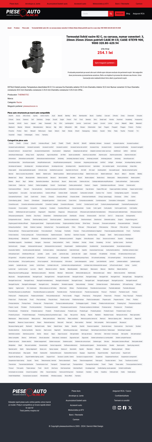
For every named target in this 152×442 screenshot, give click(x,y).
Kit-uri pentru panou (28, 261)
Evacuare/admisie (124, 223)
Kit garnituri (12, 258)
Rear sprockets (135, 315)
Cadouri (87, 185)
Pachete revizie (62, 292)
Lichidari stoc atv (53, 265)
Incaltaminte (94, 246)
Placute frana (53, 299)
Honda (111, 119)
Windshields (44, 376)
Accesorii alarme (118, 143)
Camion (139, 4)
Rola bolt (60, 322)
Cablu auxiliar (134, 181)
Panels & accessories (91, 292)
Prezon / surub (13, 307)
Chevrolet (131, 116)
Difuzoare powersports (16, 216)
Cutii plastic (108, 208)
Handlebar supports (15, 242)
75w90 (68, 143)
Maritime (111, 269)
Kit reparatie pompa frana (80, 258)
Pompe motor (48, 303)
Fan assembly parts (62, 227)
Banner (11, 174)
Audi (53, 116)
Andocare (77, 162)
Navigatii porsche (117, 280)
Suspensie (99, 357)
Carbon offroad (50, 193)
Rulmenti (29, 326)
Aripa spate (12, 170)
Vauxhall (11, 135)
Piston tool (12, 299)
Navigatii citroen (78, 277)
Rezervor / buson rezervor (26, 322)
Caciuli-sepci (62, 185)
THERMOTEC (23, 95)
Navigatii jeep (127, 277)
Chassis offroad (62, 197)
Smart (77, 131)
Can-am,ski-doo (37, 189)
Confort (78, 204)
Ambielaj (61, 158)
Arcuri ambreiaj (122, 166)
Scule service (118, 326)
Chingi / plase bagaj (105, 197)
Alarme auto (103, 155)
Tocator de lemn (110, 360)
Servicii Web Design (95, 426)
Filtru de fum (124, 227)
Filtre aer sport (91, 227)
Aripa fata (133, 166)
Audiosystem (102, 170)
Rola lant (69, 322)
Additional (117, 151)
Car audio (24, 193)
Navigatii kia (139, 277)
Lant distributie (101, 261)
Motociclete (69, 273)
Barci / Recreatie (122, 4)
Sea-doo (38, 330)
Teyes (75, 360)
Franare (76, 231)
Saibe (67, 326)
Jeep (40, 123)
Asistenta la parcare (56, 170)
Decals (11, 212)
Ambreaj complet (92, 158)
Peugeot (114, 127)
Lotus (117, 123)
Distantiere (47, 216)
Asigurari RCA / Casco (128, 391)
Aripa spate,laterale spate (27, 170)
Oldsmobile (91, 127)
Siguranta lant (74, 338)
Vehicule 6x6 (114, 372)
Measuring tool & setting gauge (19, 273)
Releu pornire (36, 318)
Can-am (107, 116)
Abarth (11, 116)
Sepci (53, 334)
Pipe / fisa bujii (128, 296)
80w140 (76, 143)
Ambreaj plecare (106, 158)
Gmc (95, 119)
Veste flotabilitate (14, 376)
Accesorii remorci (14, 151)
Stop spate (27, 353)
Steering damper (117, 349)
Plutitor (135, 299)
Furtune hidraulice (42, 235)
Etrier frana (86, 223)
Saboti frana (58, 326)
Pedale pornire (23, 296)
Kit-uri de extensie (129, 258)
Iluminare (129, 242)
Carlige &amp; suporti (122, 193)
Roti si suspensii (111, 322)
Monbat (60, 273)
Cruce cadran (23, 208)
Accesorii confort (48, 147)
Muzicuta (12, 277)
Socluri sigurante (55, 345)
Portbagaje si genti (82, 303)
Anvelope (119, 162)
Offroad (138, 284)
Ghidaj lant (25, 238)
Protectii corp (72, 311)
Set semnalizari (136, 334)
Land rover (87, 123)
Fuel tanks (136, 231)
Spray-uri (64, 349)
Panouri (104, 292)
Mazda (20, 127)
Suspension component (129, 357)
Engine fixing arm (131, 219)
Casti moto (34, 197)
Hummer (120, 119)
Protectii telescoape (29, 315)
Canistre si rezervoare (76, 189)
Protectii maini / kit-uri (123, 311)
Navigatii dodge (91, 277)
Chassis (51, 197)
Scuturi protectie (27, 330)
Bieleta (140, 174)
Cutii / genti (97, 208)
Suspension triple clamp (16, 360)
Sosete (112, 345)
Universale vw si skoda (16, 372)
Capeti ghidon (13, 193)
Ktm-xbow (68, 261)
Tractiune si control (131, 360)
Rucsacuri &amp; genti (16, 326)
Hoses (91, 242)
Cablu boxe (12, 185)
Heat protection (58, 242)
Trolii (39, 368)
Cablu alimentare (121, 181)
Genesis (88, 119)
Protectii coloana (59, 311)
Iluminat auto (13, 246)
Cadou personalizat (75, 185)
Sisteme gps (97, 341)
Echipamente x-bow (15, 219)
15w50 (18, 143)
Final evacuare (136, 227)
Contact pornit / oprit (91, 204)
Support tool (51, 357)
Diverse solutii (91, 216)
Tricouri (11, 368)
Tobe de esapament (86, 360)
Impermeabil (69, 246)
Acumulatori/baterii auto (57, 4)
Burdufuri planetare (42, 181)
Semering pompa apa (70, 330)
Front (128, 231)
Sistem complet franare (123, 338)
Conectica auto (13, 204)
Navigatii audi (37, 277)
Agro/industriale (52, 155)
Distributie (73, 216)
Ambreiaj (118, 158)
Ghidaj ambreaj (14, 238)
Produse (17, 28)
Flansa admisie (14, 231)
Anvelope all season (15, 166)
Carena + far (100, 193)
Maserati (139, 123)
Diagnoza (61, 212)
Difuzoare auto (72, 212)
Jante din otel (75, 254)
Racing (83, 315)
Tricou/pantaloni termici (134, 364)
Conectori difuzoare (67, 204)
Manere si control (51, 269)
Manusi (103, 269)
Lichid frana (40, 265)
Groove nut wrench (109, 238)
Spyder (81, 349)
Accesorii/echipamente (42, 151)
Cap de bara (90, 189)
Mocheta (52, 273)
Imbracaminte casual (35, 246)
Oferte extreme (115, 284)
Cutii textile (133, 208)
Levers (32, 265)
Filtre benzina (103, 227)
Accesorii (107, 143)
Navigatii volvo (44, 284)
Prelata (93, 303)
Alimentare (12, 158)
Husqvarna (138, 119)
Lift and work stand (116, 265)
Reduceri (119, 14)
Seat (63, 131)
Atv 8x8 (83, 170)
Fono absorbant (47, 231)
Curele (88, 208)
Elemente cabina (109, 219)
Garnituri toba (92, 235)
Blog (128, 14)
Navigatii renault (131, 280)
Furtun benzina (13, 235)
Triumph (130, 131)
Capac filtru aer (102, 189)
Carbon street (63, 193)
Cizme (133, 197)
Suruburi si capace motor (85, 357)
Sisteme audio (67, 341)
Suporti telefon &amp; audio (35, 357)
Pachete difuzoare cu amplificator (19, 292)
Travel (103, 364)
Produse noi (118, 307)
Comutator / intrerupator (117, 200)
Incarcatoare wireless (124, 246)
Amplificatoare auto (44, 162)
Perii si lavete (67, 296)
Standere (90, 349)
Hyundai (11, 123)
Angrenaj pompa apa (90, 162)
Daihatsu (40, 119)
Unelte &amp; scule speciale (107, 368)
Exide (25, 227)
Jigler (85, 254)
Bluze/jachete (30, 177)
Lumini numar (22, 269)
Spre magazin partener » (105, 63)
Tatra (109, 131)
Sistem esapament (40, 341)
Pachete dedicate (114, 288)
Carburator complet (86, 193)
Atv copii (92, 170)
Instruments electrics (113, 250)
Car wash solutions (36, 193)
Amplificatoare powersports (62, 162)
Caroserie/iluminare (15, 197)
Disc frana (37, 216)
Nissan (82, 127)
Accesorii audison (132, 143)
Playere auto (107, 299)
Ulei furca (55, 368)
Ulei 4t (46, 368)
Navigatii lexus (29, 280)
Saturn (57, 131)
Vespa (19, 135)
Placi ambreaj (41, 299)
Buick (91, 116)
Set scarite (124, 334)
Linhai (110, 123)
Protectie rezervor (37, 311)
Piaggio (122, 127)
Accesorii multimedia (121, 147)
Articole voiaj (42, 170)
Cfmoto (115, 116)
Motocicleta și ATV (101, 4)
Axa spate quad (114, 170)
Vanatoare (79, 372)
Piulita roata (23, 299)
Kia (55, 123)
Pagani (106, 127)
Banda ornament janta (129, 170)
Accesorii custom (62, 147)
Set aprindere (74, 334)
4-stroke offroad (44, 143)
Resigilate (12, 322)
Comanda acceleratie (86, 200)
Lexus (95, 123)
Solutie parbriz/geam (87, 345)
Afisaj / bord (30, 155)
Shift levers (32, 338)
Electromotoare (86, 219)
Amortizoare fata (14, 162)
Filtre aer (81, 227)
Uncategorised (90, 368)
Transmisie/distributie (26, 364)
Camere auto (131, 185)
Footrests (67, 231)
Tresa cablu (119, 364)
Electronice (97, 219)
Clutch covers (61, 200)
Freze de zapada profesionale (114, 231)
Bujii (24, 181)
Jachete (40, 254)
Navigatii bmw (49, 277)
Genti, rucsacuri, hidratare (122, 235)
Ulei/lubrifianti (77, 368)
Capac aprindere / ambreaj (118, 189)
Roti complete (99, 322)
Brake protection (123, 177)
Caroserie (135, 193)
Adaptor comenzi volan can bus (100, 151)
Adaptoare (67, 151)
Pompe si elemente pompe (64, 303)
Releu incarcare (24, 318)
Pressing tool (121, 303)
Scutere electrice (14, 330)
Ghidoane (35, 238)
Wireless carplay (56, 376)
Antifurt (102, 162)
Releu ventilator (73, 318)
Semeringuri (84, 330)
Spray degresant (31, 349)
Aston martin (44, 116)
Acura (18, 116)
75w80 (61, 143)
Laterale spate (135, 261)
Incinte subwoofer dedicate (31, 250)
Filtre (73, 227)
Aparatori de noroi (84, 166)
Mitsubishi (68, 127)
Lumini (134, 265)
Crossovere (12, 208)
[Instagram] (115, 408)
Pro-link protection (35, 307)
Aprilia (35, 116)
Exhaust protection (15, 227)
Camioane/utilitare (15, 189)
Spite (21, 349)
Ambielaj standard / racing (75, 158)
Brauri (18, 181)
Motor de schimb (119, 273)
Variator (88, 372)
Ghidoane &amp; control (49, 238)
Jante (47, 254)
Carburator (73, 193)
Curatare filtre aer (63, 208)
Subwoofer (43, 353)
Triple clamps (30, 368)
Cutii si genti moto (121, 208)
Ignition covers (118, 242)
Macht (41, 269)
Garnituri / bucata (79, 235)
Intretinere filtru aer (28, 254)
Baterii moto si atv (92, 174)
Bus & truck (55, 181)
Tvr (138, 131)
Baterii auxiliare (59, 174)
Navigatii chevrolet (63, 277)
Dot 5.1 (110, 216)
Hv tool (108, 242)
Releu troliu (61, 318)
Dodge (48, 119)
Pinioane (117, 296)
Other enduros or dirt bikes (48, 288)
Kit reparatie (65, 258)
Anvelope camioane (42, 166)
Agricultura (40, 155)
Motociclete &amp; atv (83, 273)
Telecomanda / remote (48, 360)
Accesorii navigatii (137, 147)
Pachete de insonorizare (98, 288)
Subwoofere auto (55, 353)
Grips (98, 238)
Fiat (75, 119)
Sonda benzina (102, 345)
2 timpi (26, 143)
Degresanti (41, 212)
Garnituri (67, 235)
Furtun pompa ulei (27, 235)
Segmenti (57, 330)
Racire (19, 102)
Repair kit (138, 318)
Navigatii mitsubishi (62, 280)
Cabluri (30, 185)
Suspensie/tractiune (111, 357)
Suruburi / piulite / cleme (66, 357)
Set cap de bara (87, 334)
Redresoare (12, 318)
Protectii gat (84, 311)
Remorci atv (128, 318)
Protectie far (24, 311)
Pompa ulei (37, 303)
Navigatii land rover (15, 280)
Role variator (79, 322)
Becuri (117, 174)
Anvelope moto (71, 166)
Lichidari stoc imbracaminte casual (95, 265)
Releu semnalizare (49, 318)
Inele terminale (74, 250)
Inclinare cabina (48, 250)
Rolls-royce (41, 131)
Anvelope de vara (57, 166)
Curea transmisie (77, 208)
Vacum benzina (51, 372)
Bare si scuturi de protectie (24, 174)
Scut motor (129, 326)
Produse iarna (106, 307)
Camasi (121, 185)
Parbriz (134, 292)
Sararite (74, 326)
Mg (55, 127)
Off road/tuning (128, 284)
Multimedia (131, 273)
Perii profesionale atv (53, 296)
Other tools (62, 288)
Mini (60, 127)
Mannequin (84, 269)
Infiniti (19, 123)
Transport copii (65, 364)
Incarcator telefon (14, 250)
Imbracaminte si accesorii (53, 246)
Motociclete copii (98, 273)
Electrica (27, 219)
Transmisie (12, 364)
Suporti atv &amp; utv (16, 357)
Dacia (18, 119)
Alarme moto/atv (130, 155)
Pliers (128, 299)
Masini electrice (122, 269)
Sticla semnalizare (14, 353)
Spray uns (43, 349)
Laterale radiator (122, 261)
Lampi (92, 261)
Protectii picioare (14, 315)
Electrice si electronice (71, 219)
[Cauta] (111, 14)
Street (35, 353)
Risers (39, 322)
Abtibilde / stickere (95, 143)
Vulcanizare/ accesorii (30, 376)
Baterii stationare (106, 174)
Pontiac (138, 127)
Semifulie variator (14, 334)
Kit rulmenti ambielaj (98, 258)
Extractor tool (48, 227)
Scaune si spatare (93, 326)
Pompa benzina (14, 303)
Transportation (78, 364)
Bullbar (31, 181)
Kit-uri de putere (14, 261)
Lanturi (111, 261)
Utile (41, 372)
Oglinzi (11, 288)
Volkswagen (28, 135)
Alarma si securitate (89, 155)
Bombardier (83, 116)
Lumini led (12, 269)
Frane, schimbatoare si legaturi (92, 231)
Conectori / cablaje (52, 204)
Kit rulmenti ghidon (114, 258)
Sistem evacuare (54, 341)
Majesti (124, 123)
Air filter (63, 155)
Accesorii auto (80, 4)
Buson (64, 181)
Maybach (12, 127)
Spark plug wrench (133, 345)
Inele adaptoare (62, 250)
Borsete (72, 177)
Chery (123, 116)
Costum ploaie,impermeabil (110, 204)
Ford (81, 119)
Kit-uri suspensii (43, 261)
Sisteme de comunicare (82, 341)
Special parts (13, 349)
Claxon (26, 200)
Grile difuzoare (88, 238)
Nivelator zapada (67, 284)
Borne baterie (63, 177)
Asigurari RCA (138, 14)
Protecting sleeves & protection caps (49, 315)
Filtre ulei (114, 227)
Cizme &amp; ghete (15, 200)
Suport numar (115, 353)
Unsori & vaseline (31, 372)
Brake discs (100, 177)
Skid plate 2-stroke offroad (120, 341)
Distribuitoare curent (60, 216)
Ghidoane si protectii (66, 238)
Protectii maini (108, 311)
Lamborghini (69, 123)
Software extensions (70, 345)
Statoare (106, 349)
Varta (96, 372)
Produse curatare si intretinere (89, 307)
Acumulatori (57, 151)
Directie (28, 216)
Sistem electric (26, 341)
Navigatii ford (115, 277)
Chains (43, 197)
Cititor (126, 197)
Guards (120, 238)
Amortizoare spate (29, 162)
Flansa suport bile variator (30, 231)
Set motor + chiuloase (111, 334)
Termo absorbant (64, 360)
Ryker (49, 326)
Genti (109, 235)
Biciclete (132, 174)
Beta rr (124, 174)
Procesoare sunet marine (69, 307)
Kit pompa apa (53, 258)
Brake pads (111, 177)
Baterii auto (47, 174)
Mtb (76, 127)
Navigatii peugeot (103, 280)
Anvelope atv (29, 166)
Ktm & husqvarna (56, 261)
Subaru (95, 131)
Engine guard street (37, 223)
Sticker (127, 349)
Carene (109, 193)
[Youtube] (120, 408)
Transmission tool (42, 364)
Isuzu (26, 123)
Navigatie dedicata (24, 277)
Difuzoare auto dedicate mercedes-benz (93, 212)
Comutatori (131, 200)
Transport (54, 364)
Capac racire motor (136, 189)
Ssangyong (86, 131)
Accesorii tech (27, 151)
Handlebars (28, 242)
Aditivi (126, 151)
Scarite (82, 326)
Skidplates (12, 345)
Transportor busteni (92, 364)
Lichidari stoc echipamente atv (71, 265)
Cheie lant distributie (88, 197)
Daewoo (25, 119)
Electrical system (55, 219)
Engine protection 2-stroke (71, 223)
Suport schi (126, 353)
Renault (33, 131)
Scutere (138, 326)
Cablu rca (22, 185)
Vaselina (104, 372)
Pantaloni (113, 292)
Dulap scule (119, 216)
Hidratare (76, 242)
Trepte (111, 364)
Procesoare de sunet (51, 307)
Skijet (20, 345)
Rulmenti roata (39, 326)
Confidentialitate (129, 396)
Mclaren (27, 127)
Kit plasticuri (41, 258)
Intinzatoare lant (14, 254)
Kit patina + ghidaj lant (26, 258)
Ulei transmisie (65, 368)
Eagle (62, 119)
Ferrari (69, 119)
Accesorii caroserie (34, 147)
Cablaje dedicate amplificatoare (102, 181)
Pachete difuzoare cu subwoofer (43, 292)
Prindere (24, 307)
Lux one (33, 269)
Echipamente (130, 216)
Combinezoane (101, 200)
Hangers (38, 242)
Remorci (102, 318)
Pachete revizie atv (76, 292)
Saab (50, 131)
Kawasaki (48, 123)
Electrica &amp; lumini (40, 219)
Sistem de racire (14, 341)
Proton (19, 131)
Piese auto (25, 28)
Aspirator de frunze (72, 170)
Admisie (133, 151)
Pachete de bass (82, 288)
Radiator (98, 315)
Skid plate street (137, 341)
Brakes (11, 181)
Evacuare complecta (108, 223)
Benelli (60, 116)
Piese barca (86, 296)
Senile (39, 334)
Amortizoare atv (129, 158)
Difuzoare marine (136, 212)
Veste (123, 372)
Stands (98, 349)
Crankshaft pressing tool (130, 204)
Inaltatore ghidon (81, 246)
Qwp (65, 315)
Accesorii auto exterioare (16, 147)
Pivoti (31, 299)
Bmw (74, 116)
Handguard (129, 238)
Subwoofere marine (70, 353)
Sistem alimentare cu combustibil (102, 338)
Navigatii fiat (104, 277)
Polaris (130, 127)
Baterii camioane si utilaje (75, 174)
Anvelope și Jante (32, 4)
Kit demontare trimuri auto (127, 254)
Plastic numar (64, 299)
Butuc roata (73, 181)
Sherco (24, 338)
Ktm (60, 123)
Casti (26, 197)
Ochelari (90, 284)
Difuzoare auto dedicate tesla (118, 212)
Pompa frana (26, 303)
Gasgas (102, 235)
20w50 (33, 143)
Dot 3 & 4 (102, 216)
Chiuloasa (118, 197)
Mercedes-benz (38, 127)
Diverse (81, 216)
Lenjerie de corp (22, 265)
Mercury (48, 127)
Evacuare (96, 223)
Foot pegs (58, 231)
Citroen (11, 119)
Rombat (88, 322)
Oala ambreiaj (80, 284)
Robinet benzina (49, 322)
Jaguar (33, 123)
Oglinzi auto (20, 288)
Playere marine (118, 299)
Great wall (103, 119)
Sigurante (85, 338)
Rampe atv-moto (121, 315)
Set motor (98, 334)
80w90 (84, 143)
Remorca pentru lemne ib (89, 318)
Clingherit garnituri (48, 200)
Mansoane (94, 269)
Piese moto (108, 296)
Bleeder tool (12, 177)
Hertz (68, 242)
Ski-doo (106, 341)
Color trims (72, 200)
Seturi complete (14, 338)
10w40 (11, 143)
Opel (99, 127)
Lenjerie (11, 265)
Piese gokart (97, 296)
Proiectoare (128, 307)
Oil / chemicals (31, 288)
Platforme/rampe (78, 299)
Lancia (78, 123)
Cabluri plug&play (41, 185)
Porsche (11, 131)
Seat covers (47, 330)
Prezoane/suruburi (135, 303)
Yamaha (45, 135)
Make (131, 123)
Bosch (80, 177)
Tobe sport (98, 360)
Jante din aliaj (63, 254)
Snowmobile (43, 345)
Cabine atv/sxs (84, 181)
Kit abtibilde (103, 254)
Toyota (123, 131)
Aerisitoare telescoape (16, 155)
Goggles (78, 238)
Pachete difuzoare (129, 288)
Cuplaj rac (43, 208)
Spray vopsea (53, 349)
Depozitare (51, 212)
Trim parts (20, 368)
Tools (120, 360)
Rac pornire (74, 315)
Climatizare (35, 200)
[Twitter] (130, 408)
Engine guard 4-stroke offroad (18, 223)
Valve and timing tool (66, 372)
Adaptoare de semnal (80, 151)
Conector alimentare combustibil (32, 204)
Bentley (67, 116)
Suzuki (102, 131)
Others (72, 288)
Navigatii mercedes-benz (45, 280)
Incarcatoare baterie (107, 246)
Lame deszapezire (80, 261)
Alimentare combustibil (26, 158)
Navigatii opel (89, 280)
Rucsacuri (123, 322)
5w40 (54, 143)
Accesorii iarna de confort (79, 147)
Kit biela (112, 254)
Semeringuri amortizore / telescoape (103, 330)
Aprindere (96, 166)
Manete (62, 269)
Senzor (46, 334)
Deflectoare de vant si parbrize (25, 212)
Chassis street (74, 197)
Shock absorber (44, 338)
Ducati (55, 119)
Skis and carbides (30, 345)
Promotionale (13, 311)
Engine (120, 219)
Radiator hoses (108, 315)
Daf (32, 119)
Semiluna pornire (28, 334)
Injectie (84, 250)
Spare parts (120, 345)
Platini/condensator (93, 299)
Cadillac (99, 116)
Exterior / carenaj (35, 227)
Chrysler (139, 116)
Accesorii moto (106, 147)
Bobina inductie (43, 177)
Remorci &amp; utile (114, 318)
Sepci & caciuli (62, 334)
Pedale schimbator (37, 296)
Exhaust (135, 223)
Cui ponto (34, 208)
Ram (25, 131)
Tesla (115, 131)
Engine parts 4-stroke (53, 223)
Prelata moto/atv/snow (106, 303)
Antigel (110, 162)
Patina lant (12, 296)
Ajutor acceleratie (74, 155)
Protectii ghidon (96, 311)
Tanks (36, 360)
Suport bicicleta (103, 353)
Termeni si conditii (129, 401)
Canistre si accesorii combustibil (55, 189)
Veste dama (131, 372)
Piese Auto (14, 4)
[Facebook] (125, 408)
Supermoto (91, 353)
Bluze (21, 177)
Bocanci (53, 177)
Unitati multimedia (125, 368)
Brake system (135, 177)
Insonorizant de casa (96, 250)
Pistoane (139, 296)
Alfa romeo (26, 116)
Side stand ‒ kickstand (59, 338)
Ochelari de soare (101, 284)
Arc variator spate (108, 166)
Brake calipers (89, 177)
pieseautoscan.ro (30, 106)
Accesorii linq (94, 147)
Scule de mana (106, 326)
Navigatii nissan (77, 280)
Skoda (70, 131)
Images (22, 246)
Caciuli (52, 185)
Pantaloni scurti (124, 292)
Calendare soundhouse (108, 185)
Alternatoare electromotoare (46, 158)
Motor (109, 273)
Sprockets (73, 349)
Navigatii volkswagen (29, 284)
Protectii (48, 311)
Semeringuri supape (124, 330)
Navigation (55, 284)
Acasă (9, 28)
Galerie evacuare (56, 235)
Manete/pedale (72, 269)
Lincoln (102, 123)
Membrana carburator (39, 273)
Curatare (52, 208)
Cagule (95, 185)
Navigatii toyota (14, 284)
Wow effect (68, 376)
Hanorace (47, 242)
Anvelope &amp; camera (133, 162)
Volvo (37, 135)
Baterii (38, 174)
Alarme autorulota (116, 155)
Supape (82, 353)
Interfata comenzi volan (130, 250)
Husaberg (129, 119)
